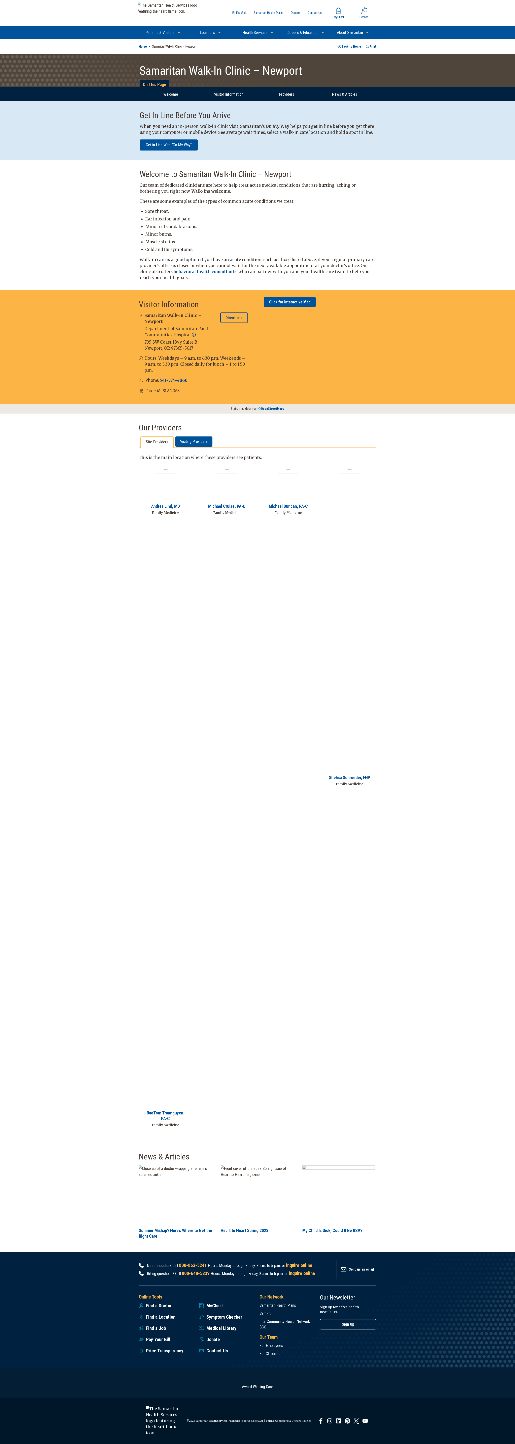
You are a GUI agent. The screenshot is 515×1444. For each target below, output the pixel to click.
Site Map (258, 1420)
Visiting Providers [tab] (194, 441)
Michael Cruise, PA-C (226, 506)
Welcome (170, 94)
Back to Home (351, 46)
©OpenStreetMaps (271, 409)
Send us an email (361, 1269)
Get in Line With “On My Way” (169, 144)
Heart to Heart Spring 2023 (244, 1230)
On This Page (154, 84)
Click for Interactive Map (289, 302)
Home (143, 46)
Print (373, 46)
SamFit (265, 1313)
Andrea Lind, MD (165, 506)
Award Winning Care (257, 1386)
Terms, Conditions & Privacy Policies (288, 1420)
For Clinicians (270, 1353)
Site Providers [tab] (157, 441)
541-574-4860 (173, 380)
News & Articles (344, 94)
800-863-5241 (193, 1265)
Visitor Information (228, 94)
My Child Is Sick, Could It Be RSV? (332, 1230)
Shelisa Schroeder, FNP (349, 777)
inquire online (299, 1265)
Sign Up (348, 1324)
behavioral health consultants (205, 271)
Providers (286, 94)
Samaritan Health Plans (278, 1305)
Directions (234, 317)
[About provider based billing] (194, 334)
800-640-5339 (196, 1273)
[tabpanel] (257, 794)
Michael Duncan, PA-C (288, 506)
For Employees (271, 1345)
